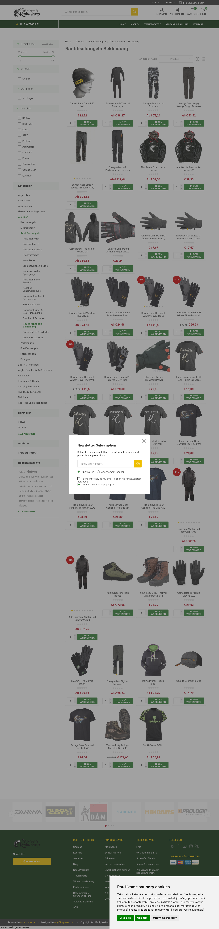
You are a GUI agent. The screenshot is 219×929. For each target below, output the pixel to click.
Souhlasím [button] (125, 917)
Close (144, 440)
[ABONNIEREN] (138, 463)
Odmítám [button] (142, 917)
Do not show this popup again (98, 484)
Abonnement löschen (113, 471)
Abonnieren (88, 471)
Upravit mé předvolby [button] (165, 917)
